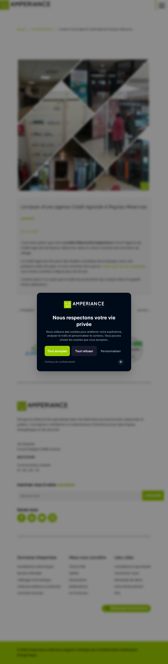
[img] (120, 362)
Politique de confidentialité (60, 361)
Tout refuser (84, 351)
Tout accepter (57, 351)
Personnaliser (111, 351)
